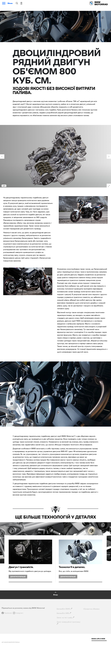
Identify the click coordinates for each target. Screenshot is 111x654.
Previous (2, 156)
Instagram (19, 613)
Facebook (8, 613)
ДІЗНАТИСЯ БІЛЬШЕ (18, 576)
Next (109, 156)
